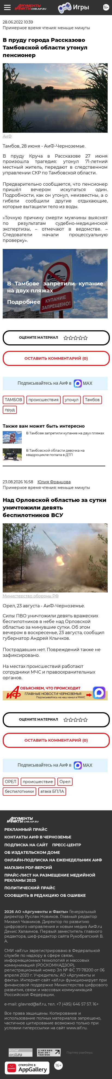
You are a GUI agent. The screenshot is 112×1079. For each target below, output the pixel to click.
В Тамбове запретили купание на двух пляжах (55, 287)
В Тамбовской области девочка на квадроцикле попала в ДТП (55, 452)
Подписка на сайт (26, 844)
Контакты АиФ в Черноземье (37, 837)
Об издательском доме (32, 852)
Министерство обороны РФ (31, 596)
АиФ (7, 136)
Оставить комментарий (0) (56, 358)
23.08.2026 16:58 (18, 481)
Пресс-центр (66, 844)
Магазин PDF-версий (28, 867)
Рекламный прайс (25, 829)
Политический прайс (29, 887)
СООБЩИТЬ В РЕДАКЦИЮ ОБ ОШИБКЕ (45, 895)
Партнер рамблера (79, 1052)
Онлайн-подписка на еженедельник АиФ (53, 860)
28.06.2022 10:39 (18, 22)
